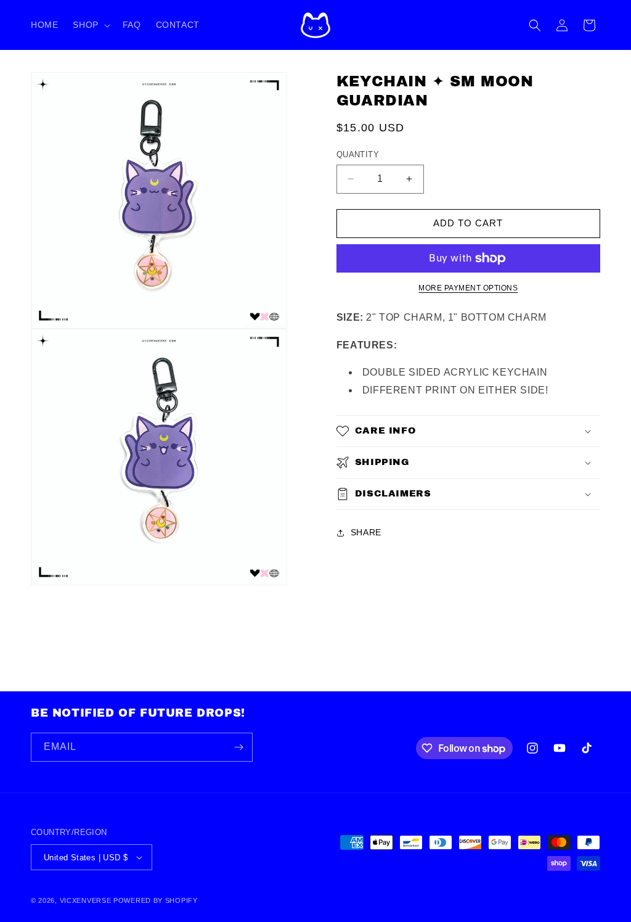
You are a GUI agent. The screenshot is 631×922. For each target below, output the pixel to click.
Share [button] (366, 532)
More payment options (468, 288)
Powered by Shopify (155, 900)
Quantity (357, 154)
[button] (90, 25)
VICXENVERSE (86, 900)
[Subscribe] (238, 747)
